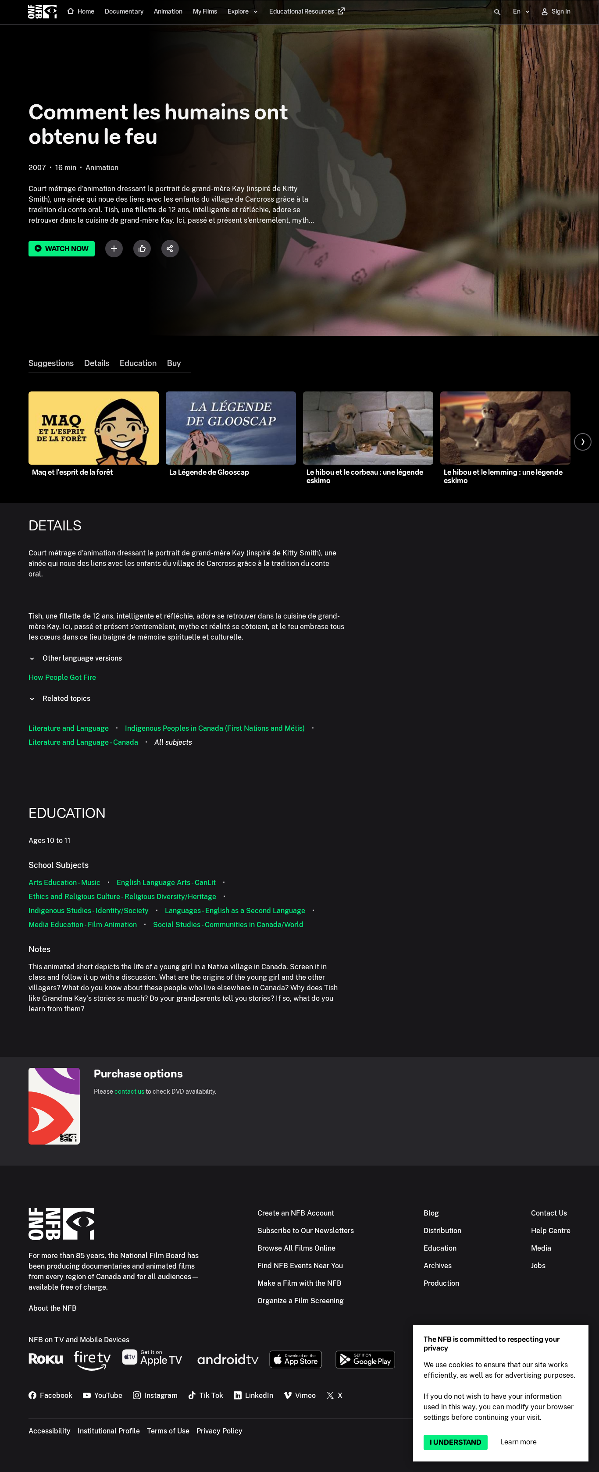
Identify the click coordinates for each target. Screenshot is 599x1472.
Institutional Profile (109, 1431)
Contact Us (549, 1213)
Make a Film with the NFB (299, 1283)
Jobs (538, 1266)
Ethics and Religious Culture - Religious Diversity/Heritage (122, 896)
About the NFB (53, 1308)
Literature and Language (69, 728)
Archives (438, 1266)
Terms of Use (168, 1431)
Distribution (442, 1231)
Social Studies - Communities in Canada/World (228, 925)
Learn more (519, 1442)
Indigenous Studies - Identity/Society (89, 911)
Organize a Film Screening (300, 1301)
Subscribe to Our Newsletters (305, 1231)
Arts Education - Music (64, 882)
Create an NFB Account (295, 1213)
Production (441, 1283)
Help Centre (550, 1231)
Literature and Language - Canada (83, 742)
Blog (431, 1213)
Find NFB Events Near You (300, 1266)
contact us (129, 1091)
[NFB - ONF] (42, 12)
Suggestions (51, 363)
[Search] (497, 12)
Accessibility (50, 1431)
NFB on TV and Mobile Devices (79, 1340)
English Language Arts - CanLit (166, 882)
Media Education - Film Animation (83, 925)
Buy (174, 363)
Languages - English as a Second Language (235, 911)
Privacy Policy (219, 1431)
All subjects (173, 742)
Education (138, 363)
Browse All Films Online (296, 1248)
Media (541, 1248)
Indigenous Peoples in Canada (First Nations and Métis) (215, 728)
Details (96, 363)
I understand (455, 1442)
